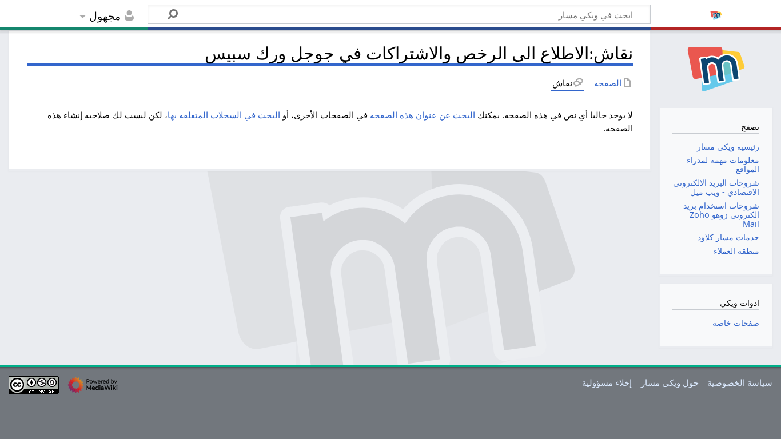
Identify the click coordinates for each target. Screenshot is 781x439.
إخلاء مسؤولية (607, 382)
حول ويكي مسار (670, 382)
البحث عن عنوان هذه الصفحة (422, 115)
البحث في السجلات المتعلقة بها (224, 115)
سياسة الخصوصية (739, 382)
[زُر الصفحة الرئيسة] (715, 68)
